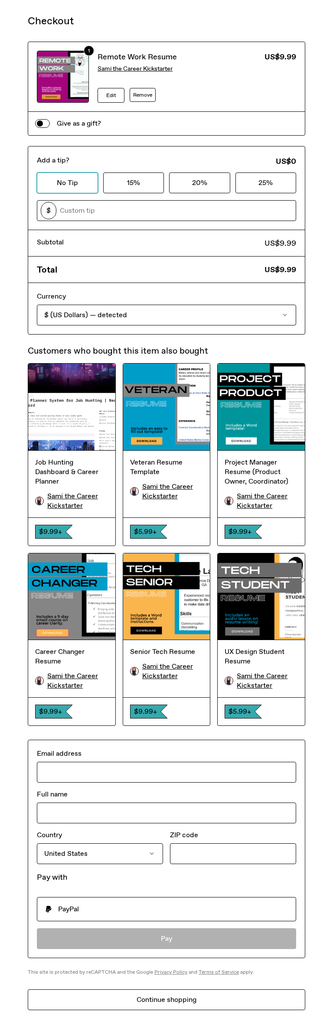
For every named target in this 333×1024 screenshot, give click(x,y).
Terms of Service (219, 972)
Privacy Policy (170, 972)
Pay (167, 938)
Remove (142, 95)
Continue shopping (166, 999)
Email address (59, 753)
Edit (111, 95)
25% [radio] (265, 183)
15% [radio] (133, 183)
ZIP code (184, 835)
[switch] (42, 123)
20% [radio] (199, 183)
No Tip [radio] (67, 183)
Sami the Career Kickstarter (135, 68)
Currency (51, 296)
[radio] (166, 909)
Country (49, 835)
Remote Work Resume (137, 57)
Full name (52, 794)
